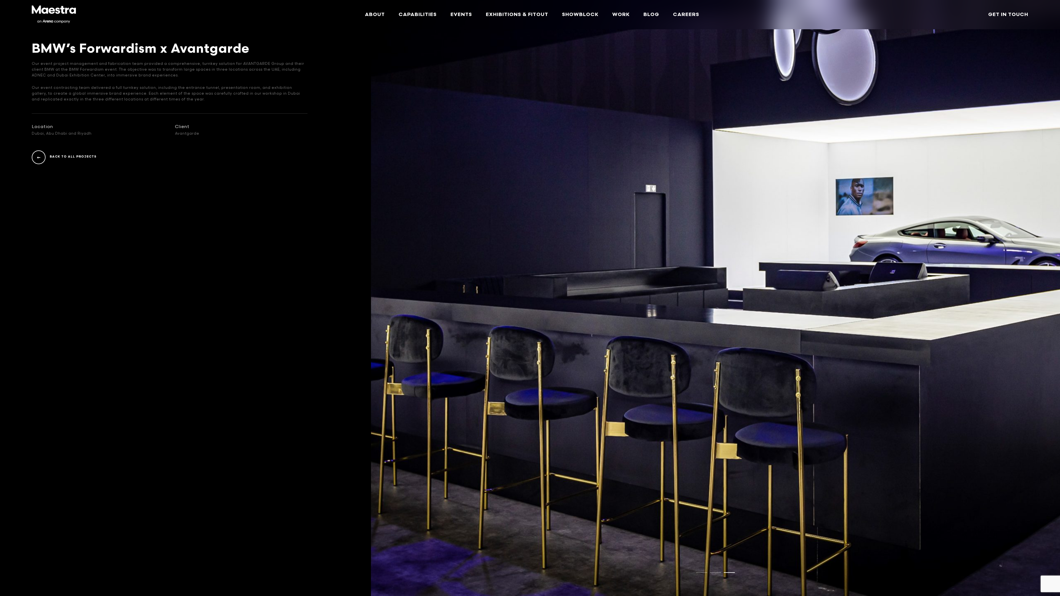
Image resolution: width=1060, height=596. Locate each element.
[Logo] (54, 14)
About (375, 14)
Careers (686, 14)
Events (461, 14)
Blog (651, 14)
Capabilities (418, 14)
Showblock (580, 14)
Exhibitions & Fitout (517, 14)
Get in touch (1008, 14)
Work (621, 14)
